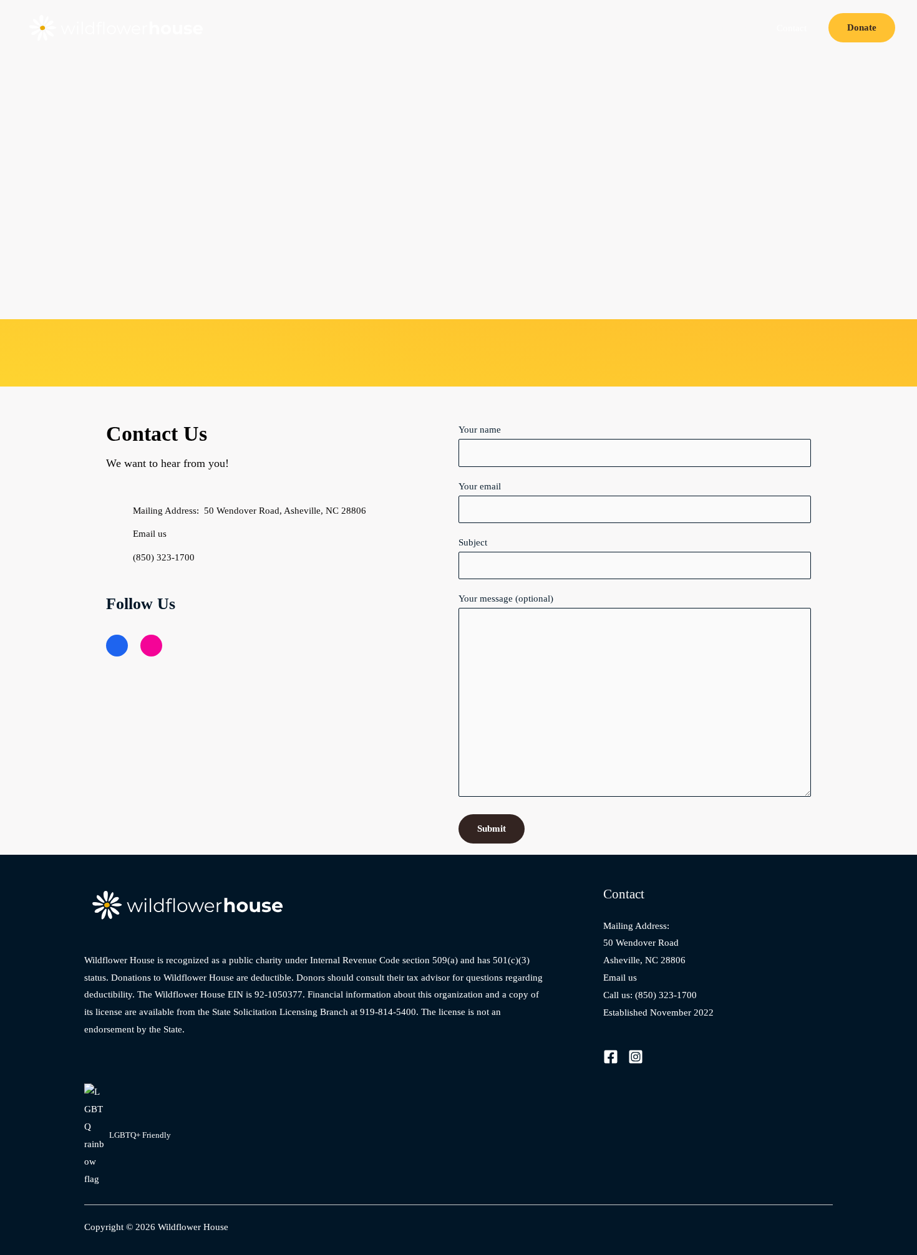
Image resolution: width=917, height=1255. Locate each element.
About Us (660, 28)
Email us (620, 978)
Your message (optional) (505, 598)
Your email (479, 486)
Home (611, 28)
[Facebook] (610, 1056)
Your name (479, 430)
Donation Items (728, 28)
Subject (472, 542)
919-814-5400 (388, 1012)
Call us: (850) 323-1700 (650, 995)
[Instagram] (635, 1056)
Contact (792, 28)
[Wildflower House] (118, 27)
